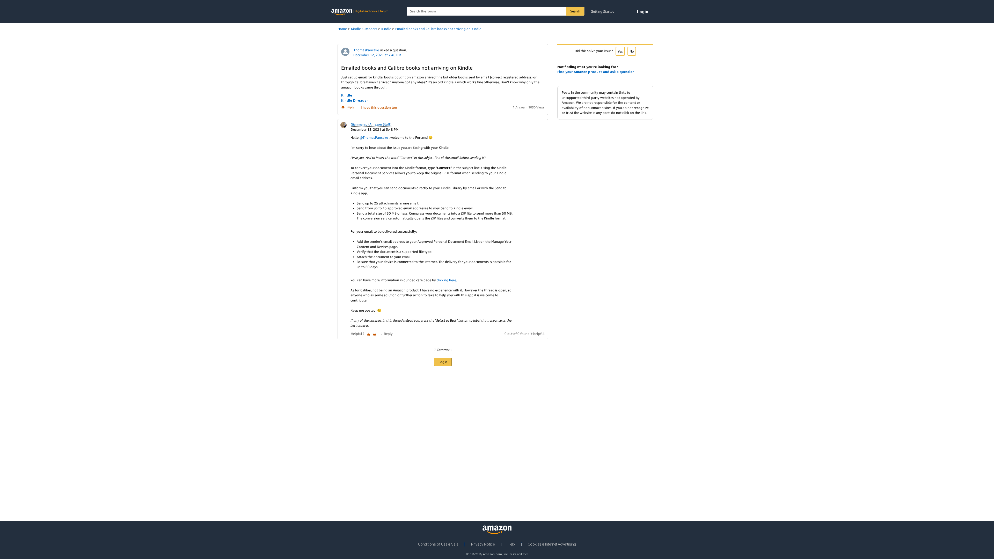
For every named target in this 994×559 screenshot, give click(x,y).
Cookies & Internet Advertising (552, 544)
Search (575, 11)
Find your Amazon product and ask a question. (596, 72)
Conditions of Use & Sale (438, 544)
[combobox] (495, 11)
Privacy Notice (483, 544)
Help (511, 544)
